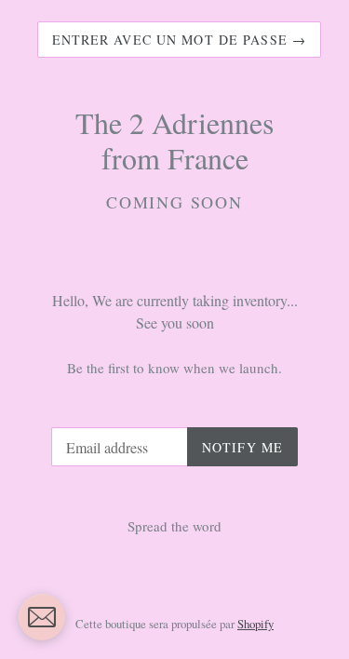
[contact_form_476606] (42, 617)
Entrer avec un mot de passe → (179, 39)
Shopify (255, 623)
